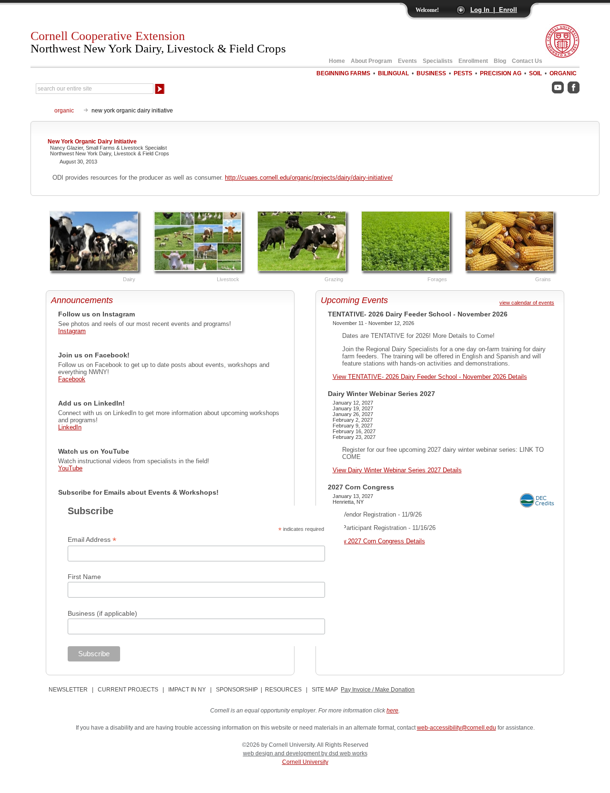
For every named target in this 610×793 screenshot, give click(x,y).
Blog (500, 61)
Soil (535, 73)
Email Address (92, 539)
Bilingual (393, 73)
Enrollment (473, 61)
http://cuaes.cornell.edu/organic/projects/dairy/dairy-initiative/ (309, 177)
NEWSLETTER (68, 689)
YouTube (70, 468)
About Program (371, 61)
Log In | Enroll (493, 9)
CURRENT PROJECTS (128, 689)
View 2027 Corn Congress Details (379, 541)
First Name (84, 576)
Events (407, 61)
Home (337, 61)
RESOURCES (283, 689)
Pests (463, 73)
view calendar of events (526, 302)
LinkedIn (69, 427)
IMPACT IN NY (187, 689)
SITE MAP (325, 689)
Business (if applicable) (102, 613)
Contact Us (527, 61)
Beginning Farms (343, 73)
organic (64, 110)
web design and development (282, 753)
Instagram (72, 331)
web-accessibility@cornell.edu (456, 727)
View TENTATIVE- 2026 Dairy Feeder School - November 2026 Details (430, 376)
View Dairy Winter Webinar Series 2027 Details (397, 470)
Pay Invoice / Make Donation (378, 689)
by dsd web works (344, 753)
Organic (563, 73)
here (392, 710)
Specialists (438, 61)
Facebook (71, 379)
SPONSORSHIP (237, 689)
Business (431, 73)
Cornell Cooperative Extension (158, 42)
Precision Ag (500, 73)
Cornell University (305, 762)
